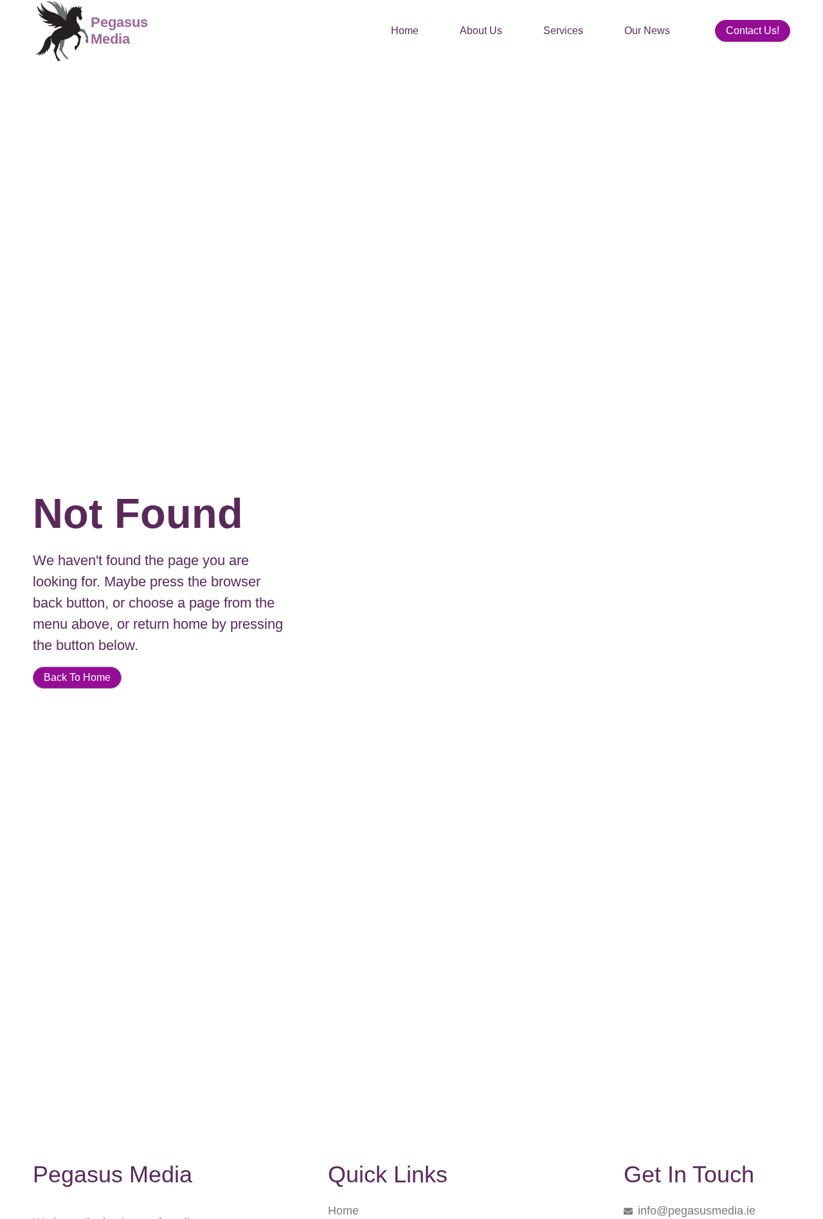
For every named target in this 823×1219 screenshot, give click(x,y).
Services (563, 30)
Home (405, 30)
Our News (647, 30)
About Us (481, 30)
